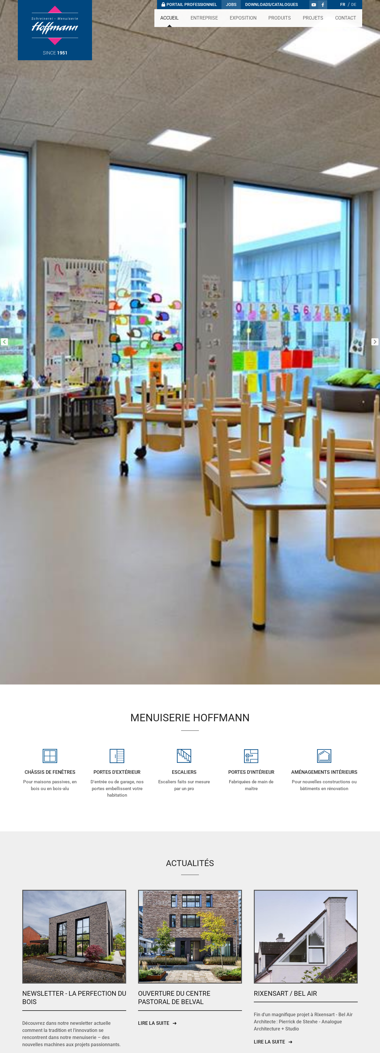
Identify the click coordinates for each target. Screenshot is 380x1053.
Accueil (169, 18)
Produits (279, 18)
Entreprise (204, 18)
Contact (345, 18)
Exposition (243, 18)
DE (353, 4)
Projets (313, 18)
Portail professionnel (192, 4)
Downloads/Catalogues (271, 4)
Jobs (231, 4)
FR (342, 4)
